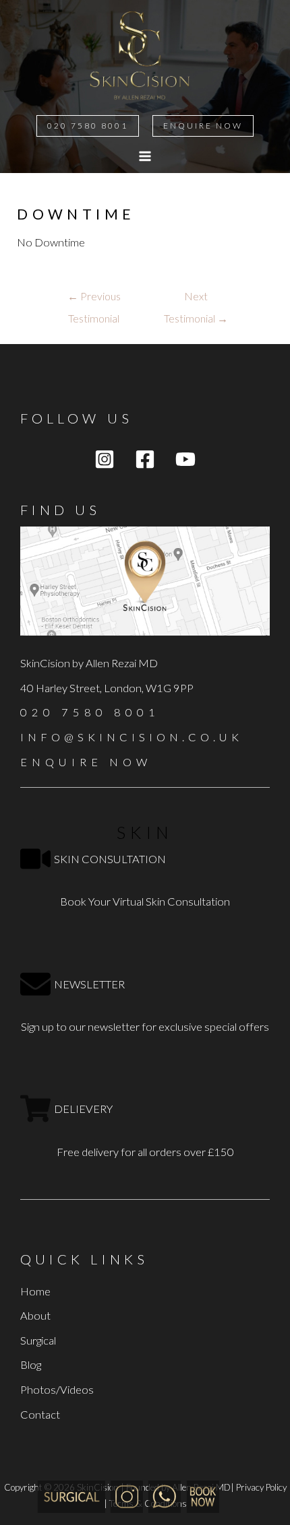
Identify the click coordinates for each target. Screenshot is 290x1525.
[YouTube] (185, 459)
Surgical (38, 1340)
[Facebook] (145, 459)
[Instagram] (104, 459)
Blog (30, 1364)
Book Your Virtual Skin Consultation (145, 901)
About (35, 1315)
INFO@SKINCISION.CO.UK (131, 737)
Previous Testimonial (94, 300)
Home (35, 1291)
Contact (40, 1414)
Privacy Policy (261, 1487)
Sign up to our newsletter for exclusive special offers (145, 1026)
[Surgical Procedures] (71, 1495)
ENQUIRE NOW (86, 761)
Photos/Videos (57, 1389)
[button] (87, 126)
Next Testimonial (196, 300)
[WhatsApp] (164, 1495)
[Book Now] (203, 1495)
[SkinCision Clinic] (127, 1495)
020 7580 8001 (90, 712)
